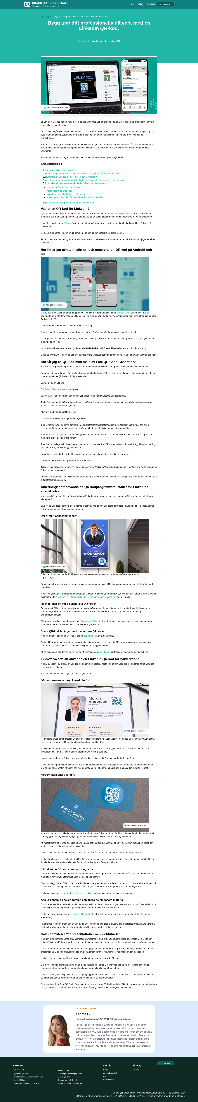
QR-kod (68, 223)
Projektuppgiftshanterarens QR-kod (28, 1077)
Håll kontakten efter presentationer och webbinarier (69, 203)
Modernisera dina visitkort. (59, 191)
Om (133, 4)
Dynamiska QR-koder (91, 621)
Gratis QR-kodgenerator (56, 389)
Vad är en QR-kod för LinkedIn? (60, 170)
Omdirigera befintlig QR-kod (70, 1073)
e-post (133, 874)
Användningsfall (110, 1073)
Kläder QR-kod (19, 1080)
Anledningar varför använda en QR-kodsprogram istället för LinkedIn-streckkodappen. (86, 180)
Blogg (150, 4)
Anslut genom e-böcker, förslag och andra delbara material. (75, 197)
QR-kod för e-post (80, 893)
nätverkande (104, 652)
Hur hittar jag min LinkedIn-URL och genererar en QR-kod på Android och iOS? (82, 173)
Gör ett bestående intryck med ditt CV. (65, 187)
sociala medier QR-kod (122, 213)
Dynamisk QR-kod (20, 1073)
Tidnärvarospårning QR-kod (70, 1083)
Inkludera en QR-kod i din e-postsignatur (66, 194)
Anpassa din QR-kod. (57, 434)
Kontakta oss (108, 1079)
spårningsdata (91, 636)
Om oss (136, 1070)
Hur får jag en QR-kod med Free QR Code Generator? (71, 177)
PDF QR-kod (18, 1070)
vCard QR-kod (64, 1077)
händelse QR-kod (80, 914)
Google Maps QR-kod (67, 1080)
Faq (140, 4)
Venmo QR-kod (64, 1070)
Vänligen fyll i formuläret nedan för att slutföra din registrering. (87, 597)
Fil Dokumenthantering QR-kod (26, 1083)
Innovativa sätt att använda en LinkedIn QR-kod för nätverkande (75, 183)
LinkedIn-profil (124, 313)
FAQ (105, 1076)
